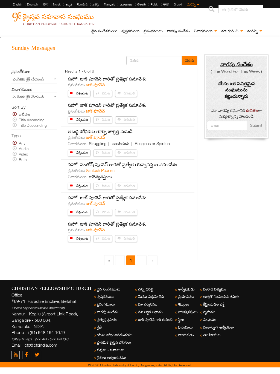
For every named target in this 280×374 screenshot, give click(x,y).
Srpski (178, 4)
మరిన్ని (191, 4)
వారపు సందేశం (178, 30)
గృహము (209, 312)
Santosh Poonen (100, 170)
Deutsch (32, 4)
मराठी (166, 4)
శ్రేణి (99, 327)
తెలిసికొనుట (211, 335)
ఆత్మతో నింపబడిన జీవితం (221, 297)
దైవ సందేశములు (104, 30)
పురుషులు (185, 327)
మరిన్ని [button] (253, 30)
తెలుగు (141, 4)
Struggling (98, 143)
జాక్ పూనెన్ (95, 84)
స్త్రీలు (181, 320)
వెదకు (189, 60)
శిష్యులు (183, 304)
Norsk (57, 4)
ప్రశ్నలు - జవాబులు (110, 350)
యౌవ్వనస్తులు (100, 176)
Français (109, 4)
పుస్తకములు (130, 30)
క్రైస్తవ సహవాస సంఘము (58, 15)
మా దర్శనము (148, 304)
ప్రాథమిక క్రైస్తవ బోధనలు (114, 342)
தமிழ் (95, 4)
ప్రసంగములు (153, 30)
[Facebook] (27, 354)
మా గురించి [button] (230, 30)
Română (82, 4)
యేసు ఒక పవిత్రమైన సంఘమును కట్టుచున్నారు (236, 89)
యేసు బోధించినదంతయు (115, 335)
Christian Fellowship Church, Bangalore (59, 24)
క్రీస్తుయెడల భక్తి (213, 304)
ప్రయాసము (186, 297)
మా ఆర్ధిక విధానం (150, 312)
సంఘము (210, 320)
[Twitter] (37, 354)
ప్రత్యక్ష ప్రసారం (107, 320)
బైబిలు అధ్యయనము (111, 358)
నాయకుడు (121, 143)
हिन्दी (45, 4)
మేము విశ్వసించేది (151, 297)
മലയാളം (126, 4)
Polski (154, 4)
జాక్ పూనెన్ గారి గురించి (155, 320)
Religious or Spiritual (153, 143)
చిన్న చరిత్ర (145, 289)
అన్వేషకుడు (186, 289)
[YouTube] (16, 354)
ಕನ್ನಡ (69, 4)
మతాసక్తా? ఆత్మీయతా (218, 327)
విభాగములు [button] (204, 30)
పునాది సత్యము (214, 289)
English (17, 4)
